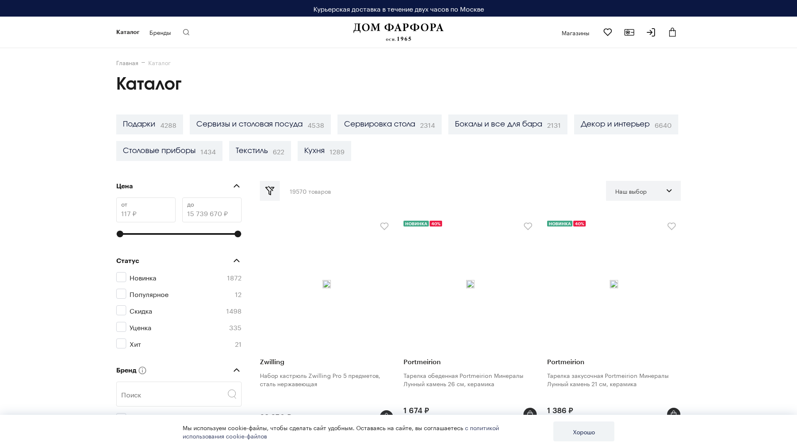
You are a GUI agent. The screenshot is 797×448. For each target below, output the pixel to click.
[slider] (120, 234)
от (124, 204)
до (190, 204)
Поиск (131, 394)
